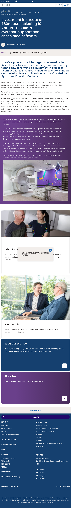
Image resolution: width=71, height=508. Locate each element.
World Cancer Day (8, 439)
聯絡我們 (39, 455)
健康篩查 (39, 434)
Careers (4, 455)
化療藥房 (39, 440)
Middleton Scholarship (10, 477)
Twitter (41, 473)
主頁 (2, 11)
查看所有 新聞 (34, 410)
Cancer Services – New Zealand (47, 429)
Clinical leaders (6, 429)
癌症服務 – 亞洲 (41, 426)
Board (3, 432)
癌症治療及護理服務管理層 (10, 434)
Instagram (42, 476)
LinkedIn (41, 479)
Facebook (41, 470)
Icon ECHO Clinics (8, 444)
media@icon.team (42, 458)
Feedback (4, 486)
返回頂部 (36, 417)
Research (39, 446)
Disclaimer (14, 486)
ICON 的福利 (5, 464)
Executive (4, 426)
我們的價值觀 (5, 461)
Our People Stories (8, 458)
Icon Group (65, 486)
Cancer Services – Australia (45, 432)
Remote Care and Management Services (50, 443)
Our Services (41, 422)
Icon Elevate (6, 472)
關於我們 (4, 422)
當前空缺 (4, 467)
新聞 (8, 11)
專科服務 (39, 437)
